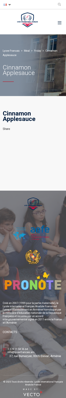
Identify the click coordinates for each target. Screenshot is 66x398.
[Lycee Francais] (27, 21)
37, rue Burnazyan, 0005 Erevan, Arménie (35, 356)
